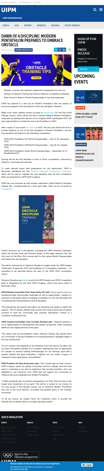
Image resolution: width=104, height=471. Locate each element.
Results (30, 422)
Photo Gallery (33, 435)
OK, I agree (87, 465)
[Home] (0, 5)
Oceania (55, 25)
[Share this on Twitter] (56, 50)
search (94, 9)
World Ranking (33, 427)
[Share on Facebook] (60, 50)
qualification (49, 113)
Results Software (8, 442)
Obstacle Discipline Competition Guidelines (51, 171)
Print (69, 50)
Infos (55, 422)
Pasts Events (6, 431)
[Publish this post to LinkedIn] (64, 50)
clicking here (6, 189)
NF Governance (25, 2)
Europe (28, 25)
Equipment (83, 431)
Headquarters (58, 435)
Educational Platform (9, 2)
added (25, 280)
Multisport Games (9, 435)
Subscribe (83, 69)
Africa (6, 25)
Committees (58, 427)
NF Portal (37, 2)
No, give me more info (19, 469)
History (56, 431)
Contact (81, 427)
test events (30, 127)
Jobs (55, 438)
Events (4, 422)
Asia (17, 25)
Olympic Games (8, 438)
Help (80, 422)
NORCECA (41, 25)
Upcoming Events (9, 427)
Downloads (32, 431)
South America (72, 25)
